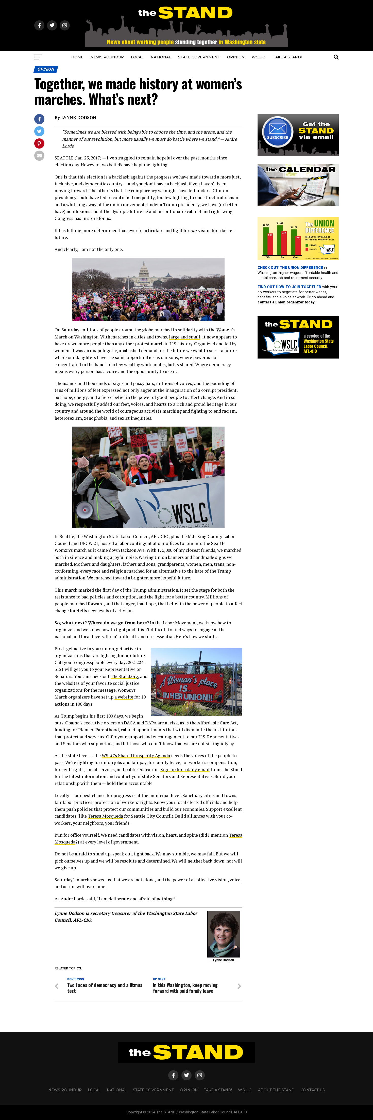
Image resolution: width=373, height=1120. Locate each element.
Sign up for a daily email (185, 769)
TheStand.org (124, 676)
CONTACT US (313, 1090)
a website (123, 697)
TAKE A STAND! (287, 57)
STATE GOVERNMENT (199, 57)
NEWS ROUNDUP (107, 57)
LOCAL (137, 57)
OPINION (236, 57)
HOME (77, 57)
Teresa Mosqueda (105, 816)
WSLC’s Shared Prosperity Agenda (136, 755)
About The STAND (276, 1090)
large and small (184, 337)
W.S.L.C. (259, 57)
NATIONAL (161, 57)
